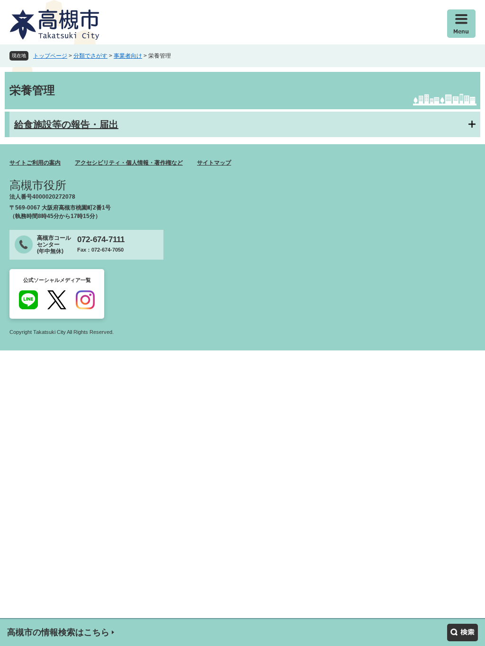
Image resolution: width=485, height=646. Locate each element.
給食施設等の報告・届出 (66, 124)
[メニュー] (461, 23)
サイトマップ (214, 162)
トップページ (50, 55)
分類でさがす (90, 55)
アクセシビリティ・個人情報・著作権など (129, 162)
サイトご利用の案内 (35, 162)
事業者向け (128, 55)
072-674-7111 (101, 240)
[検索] (462, 632)
